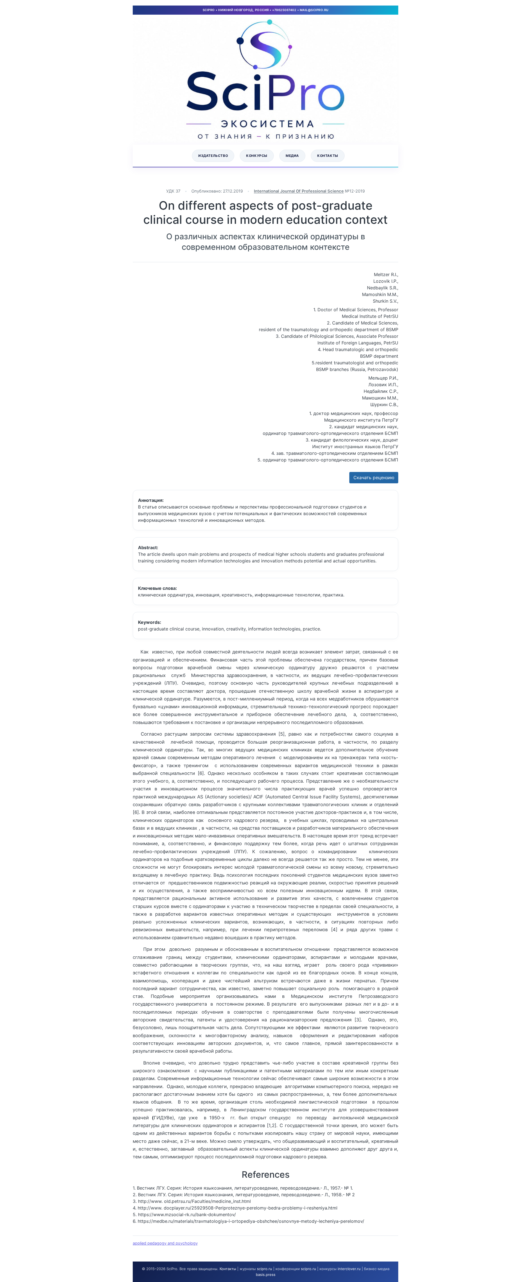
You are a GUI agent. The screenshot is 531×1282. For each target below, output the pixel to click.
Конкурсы (256, 156)
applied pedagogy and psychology (165, 1243)
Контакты (327, 156)
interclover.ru (349, 1269)
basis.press (265, 1274)
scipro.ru (264, 1269)
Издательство (213, 156)
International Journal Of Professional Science (299, 191)
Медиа (292, 156)
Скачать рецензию (373, 477)
